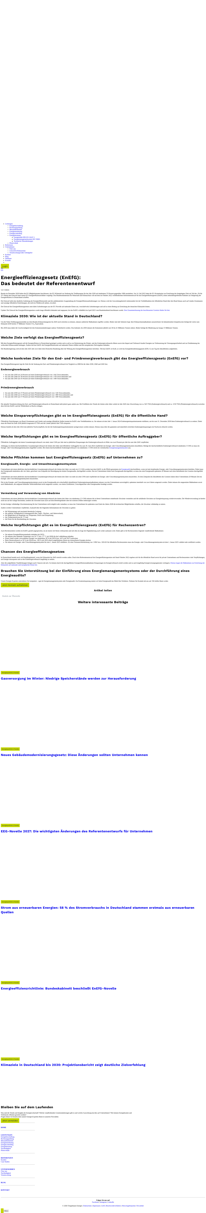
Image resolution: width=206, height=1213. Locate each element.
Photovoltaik (5, 1150)
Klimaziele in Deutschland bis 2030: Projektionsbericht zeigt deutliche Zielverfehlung (73, 1065)
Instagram (103, 1202)
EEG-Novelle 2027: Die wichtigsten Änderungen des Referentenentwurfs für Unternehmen (77, 831)
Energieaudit (125, 469)
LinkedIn (111, 1202)
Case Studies (5, 1162)
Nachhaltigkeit (6, 1148)
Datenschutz (87, 1206)
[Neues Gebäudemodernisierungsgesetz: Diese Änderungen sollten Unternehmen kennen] (33, 747)
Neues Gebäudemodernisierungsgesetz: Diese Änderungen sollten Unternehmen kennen (74, 755)
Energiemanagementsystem (118, 448)
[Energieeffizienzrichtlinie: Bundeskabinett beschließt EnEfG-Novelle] (33, 981)
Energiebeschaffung (7, 1137)
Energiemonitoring (7, 1143)
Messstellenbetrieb (7, 1141)
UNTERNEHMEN (8, 1169)
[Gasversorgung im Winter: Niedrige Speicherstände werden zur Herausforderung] (33, 671)
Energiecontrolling (7, 1145)
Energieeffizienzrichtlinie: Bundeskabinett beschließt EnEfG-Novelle (58, 988)
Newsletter (140, 1206)
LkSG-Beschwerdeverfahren (111, 1206)
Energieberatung (6, 1146)
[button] (2, 268)
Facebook (95, 1202)
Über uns (4, 1171)
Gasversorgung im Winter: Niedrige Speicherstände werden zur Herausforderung (68, 678)
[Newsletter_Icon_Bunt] (16, 1101)
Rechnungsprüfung (7, 1139)
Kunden (3, 1160)
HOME (3, 1127)
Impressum (96, 1206)
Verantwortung (6, 1175)
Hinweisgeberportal (128, 1206)
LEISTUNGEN (6, 1135)
